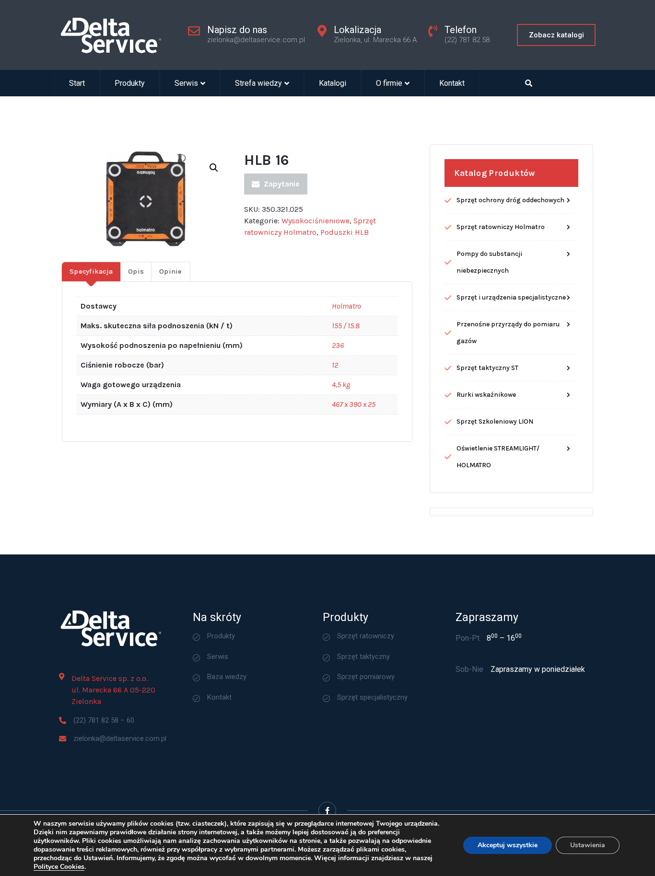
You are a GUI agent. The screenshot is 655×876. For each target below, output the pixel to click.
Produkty (130, 83)
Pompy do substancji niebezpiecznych (489, 262)
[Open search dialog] (528, 83)
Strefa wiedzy (258, 83)
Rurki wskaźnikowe (486, 395)
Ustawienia (587, 845)
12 (335, 364)
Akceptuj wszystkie (508, 845)
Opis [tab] (136, 271)
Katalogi (332, 83)
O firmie (389, 83)
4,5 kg (341, 384)
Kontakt (452, 83)
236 (338, 345)
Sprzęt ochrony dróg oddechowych (510, 200)
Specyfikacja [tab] (91, 271)
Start (77, 83)
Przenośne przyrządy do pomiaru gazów (508, 332)
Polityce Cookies (59, 866)
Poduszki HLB (344, 232)
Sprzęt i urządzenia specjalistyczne (511, 297)
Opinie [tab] (170, 271)
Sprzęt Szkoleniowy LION (494, 421)
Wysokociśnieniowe (315, 220)
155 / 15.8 (346, 325)
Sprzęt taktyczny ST (487, 368)
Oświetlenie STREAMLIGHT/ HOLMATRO (497, 456)
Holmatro (346, 306)
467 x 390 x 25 (353, 404)
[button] (213, 167)
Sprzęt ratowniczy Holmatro (500, 227)
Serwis (186, 83)
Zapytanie (282, 183)
